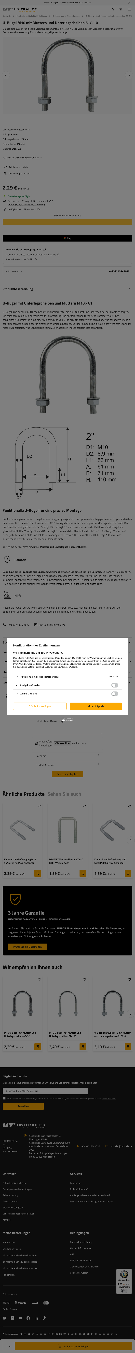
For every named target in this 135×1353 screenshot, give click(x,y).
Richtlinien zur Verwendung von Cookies (95, 658)
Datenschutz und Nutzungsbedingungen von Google (52, 666)
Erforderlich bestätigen (40, 706)
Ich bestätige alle (96, 706)
